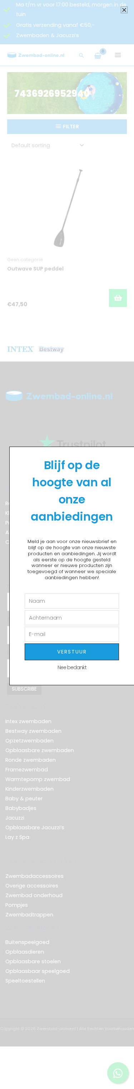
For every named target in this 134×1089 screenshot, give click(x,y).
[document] (67, 544)
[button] (124, 10)
